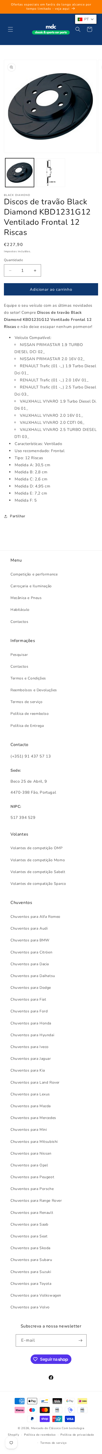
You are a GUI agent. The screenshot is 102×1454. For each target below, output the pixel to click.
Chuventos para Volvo (30, 1307)
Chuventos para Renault (31, 1212)
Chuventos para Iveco (29, 1046)
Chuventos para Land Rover (35, 1082)
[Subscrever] (80, 1340)
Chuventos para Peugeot (32, 1177)
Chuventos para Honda (30, 1023)
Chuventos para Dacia (29, 964)
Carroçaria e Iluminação (31, 586)
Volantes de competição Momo (37, 860)
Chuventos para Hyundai (32, 1035)
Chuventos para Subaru (31, 1259)
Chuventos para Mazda (30, 1106)
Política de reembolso (29, 713)
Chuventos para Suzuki (30, 1271)
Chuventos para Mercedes (33, 1117)
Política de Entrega (27, 725)
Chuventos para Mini (28, 1129)
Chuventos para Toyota (31, 1283)
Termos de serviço (26, 701)
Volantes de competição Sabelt (37, 871)
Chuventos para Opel (29, 1165)
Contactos (19, 621)
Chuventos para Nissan (31, 1153)
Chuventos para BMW (29, 940)
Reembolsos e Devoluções (33, 690)
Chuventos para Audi (29, 928)
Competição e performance (34, 574)
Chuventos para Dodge (30, 987)
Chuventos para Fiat (28, 999)
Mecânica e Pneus (26, 597)
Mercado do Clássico (46, 1428)
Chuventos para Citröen (31, 952)
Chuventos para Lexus (30, 1094)
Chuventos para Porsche (32, 1188)
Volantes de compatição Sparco (38, 883)
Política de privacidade (77, 1435)
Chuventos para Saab (29, 1224)
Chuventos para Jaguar (30, 1058)
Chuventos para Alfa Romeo (35, 916)
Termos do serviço (53, 1443)
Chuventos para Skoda (30, 1247)
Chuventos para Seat (28, 1236)
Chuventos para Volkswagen (35, 1295)
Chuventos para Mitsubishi (34, 1141)
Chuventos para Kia (27, 1070)
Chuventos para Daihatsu (32, 975)
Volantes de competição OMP (36, 848)
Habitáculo (20, 609)
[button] (10, 29)
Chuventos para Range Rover (36, 1200)
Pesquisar (19, 654)
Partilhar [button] (17, 516)
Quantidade (13, 260)
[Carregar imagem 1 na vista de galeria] (19, 172)
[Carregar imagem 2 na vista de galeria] (51, 172)
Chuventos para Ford (29, 1011)
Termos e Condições (28, 678)
